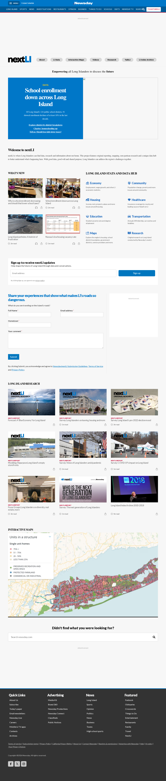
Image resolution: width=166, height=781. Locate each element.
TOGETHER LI (154, 9)
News (31, 9)
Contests (13, 731)
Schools (108, 9)
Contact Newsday (89, 744)
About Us (13, 700)
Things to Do (95, 9)
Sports (23, 9)
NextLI (128, 735)
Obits (117, 9)
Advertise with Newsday (129, 744)
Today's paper (15, 709)
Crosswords (130, 709)
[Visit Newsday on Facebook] (10, 764)
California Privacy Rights (62, 744)
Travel (128, 731)
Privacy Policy (18, 369)
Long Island (12, 9)
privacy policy (39, 281)
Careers (12, 722)
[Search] (154, 637)
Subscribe (13, 704)
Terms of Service (95, 366)
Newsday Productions (58, 709)
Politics (90, 713)
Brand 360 (52, 704)
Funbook (129, 700)
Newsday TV (127, 9)
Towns (89, 727)
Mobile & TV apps (17, 727)
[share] (41, 207)
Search (139, 9)
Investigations (44, 9)
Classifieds (53, 718)
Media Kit (52, 700)
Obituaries (130, 704)
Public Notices (54, 722)
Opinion (72, 9)
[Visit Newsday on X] (17, 764)
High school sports (95, 731)
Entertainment (131, 718)
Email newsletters (17, 713)
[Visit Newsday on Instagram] (23, 764)
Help (142, 744)
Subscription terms (30, 744)
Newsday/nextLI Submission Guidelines (70, 366)
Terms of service (15, 744)
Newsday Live (15, 718)
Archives (13, 735)
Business (82, 9)
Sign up (136, 273)
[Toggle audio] (36, 207)
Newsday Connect (56, 713)
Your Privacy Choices (16, 747)
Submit (13, 356)
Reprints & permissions (108, 744)
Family (128, 727)
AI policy (148, 744)
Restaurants (59, 9)
